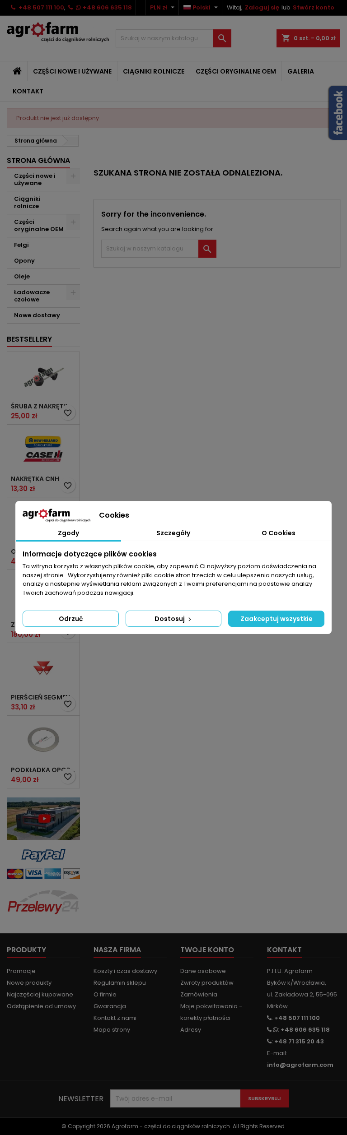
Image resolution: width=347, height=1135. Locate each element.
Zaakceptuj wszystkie (276, 618)
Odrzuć (71, 618)
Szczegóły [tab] (173, 532)
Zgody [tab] (68, 532)
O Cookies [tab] (278, 532)
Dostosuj (170, 618)
